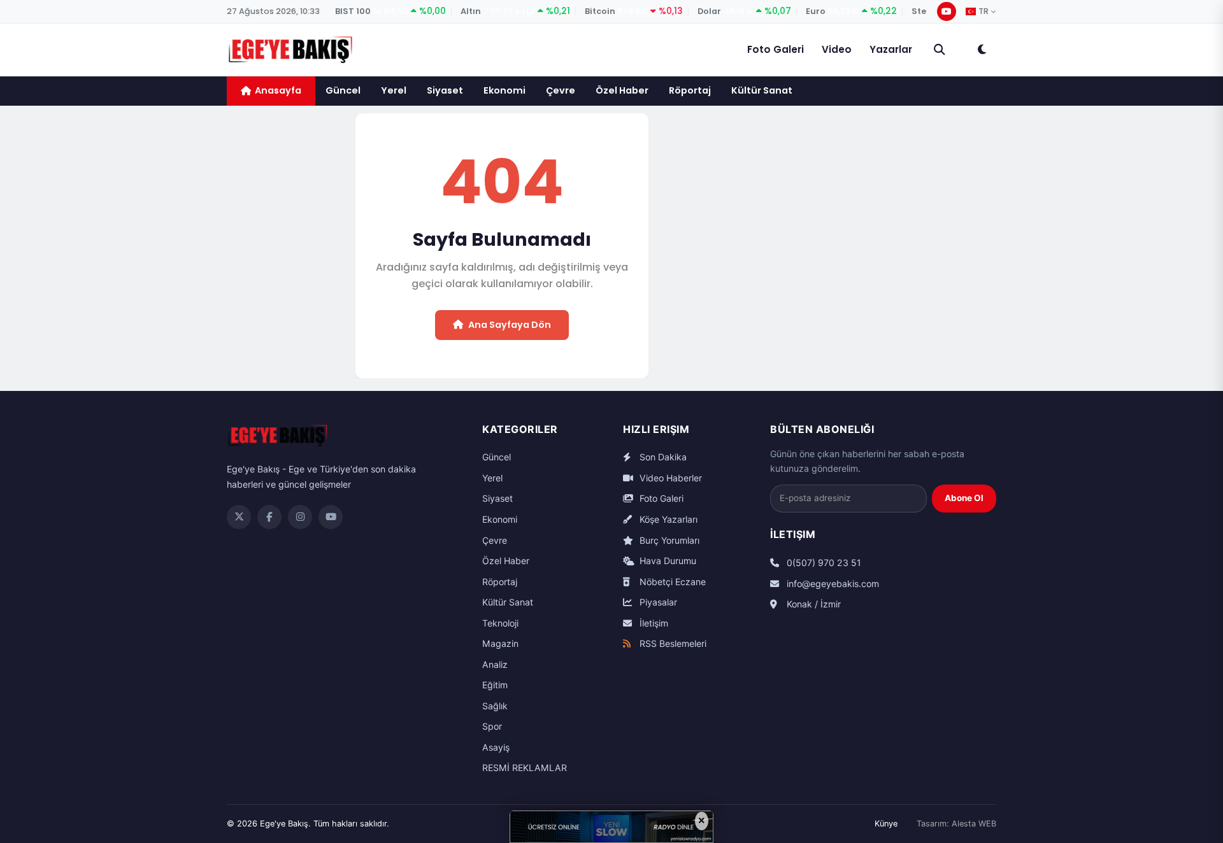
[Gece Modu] (981, 49)
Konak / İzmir (812, 604)
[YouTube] (946, 11)
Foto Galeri (775, 49)
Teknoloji (500, 623)
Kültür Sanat (761, 90)
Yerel (393, 90)
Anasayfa (278, 90)
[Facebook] (269, 517)
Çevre (560, 90)
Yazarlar (890, 49)
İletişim (652, 623)
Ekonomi (504, 90)
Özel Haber (622, 90)
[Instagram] (300, 517)
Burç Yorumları (668, 540)
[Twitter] (239, 517)
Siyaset (445, 90)
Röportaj (690, 90)
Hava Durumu (666, 560)
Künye (886, 823)
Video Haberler (669, 477)
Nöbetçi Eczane (671, 581)
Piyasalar (657, 602)
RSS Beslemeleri (671, 643)
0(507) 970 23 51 (822, 562)
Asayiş (496, 747)
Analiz (495, 664)
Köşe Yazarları (667, 519)
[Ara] (939, 49)
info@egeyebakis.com (831, 583)
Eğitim (495, 684)
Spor (492, 726)
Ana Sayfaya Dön (509, 324)
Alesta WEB (974, 823)
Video (837, 49)
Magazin (500, 643)
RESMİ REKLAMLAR (524, 767)
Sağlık (495, 705)
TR (983, 11)
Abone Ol (964, 498)
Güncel (343, 90)
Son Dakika (662, 456)
